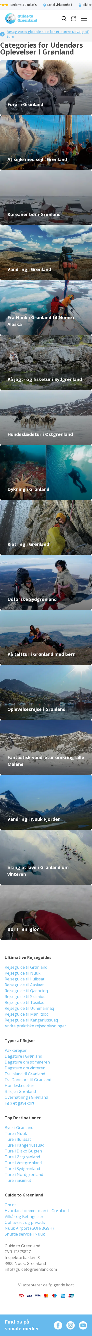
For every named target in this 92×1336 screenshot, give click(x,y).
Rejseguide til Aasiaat (24, 985)
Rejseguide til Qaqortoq (26, 990)
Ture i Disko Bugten (23, 1151)
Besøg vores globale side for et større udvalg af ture (48, 34)
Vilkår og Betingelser (24, 1216)
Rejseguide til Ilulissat (24, 979)
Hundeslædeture (20, 1085)
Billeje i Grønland (20, 1091)
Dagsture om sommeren (27, 1062)
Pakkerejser (16, 1050)
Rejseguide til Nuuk (22, 973)
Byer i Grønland (19, 1127)
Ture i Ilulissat (18, 1139)
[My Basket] (73, 19)
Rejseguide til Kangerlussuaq (31, 1020)
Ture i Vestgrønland (23, 1162)
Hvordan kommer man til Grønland (37, 1210)
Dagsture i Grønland (23, 1056)
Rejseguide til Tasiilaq (24, 1002)
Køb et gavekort (19, 1103)
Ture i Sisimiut (18, 1180)
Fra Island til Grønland (25, 1073)
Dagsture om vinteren (25, 1068)
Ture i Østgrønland (22, 1157)
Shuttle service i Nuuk (25, 1234)
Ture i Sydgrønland (22, 1168)
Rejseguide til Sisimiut (25, 996)
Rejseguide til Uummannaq (29, 1008)
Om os (10, 1204)
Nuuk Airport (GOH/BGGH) (29, 1228)
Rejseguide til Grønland (26, 967)
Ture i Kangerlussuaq (24, 1145)
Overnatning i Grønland (26, 1097)
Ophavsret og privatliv (25, 1222)
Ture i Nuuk (16, 1133)
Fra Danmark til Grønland (28, 1079)
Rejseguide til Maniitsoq (27, 1014)
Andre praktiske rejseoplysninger (35, 1026)
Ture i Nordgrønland (24, 1174)
